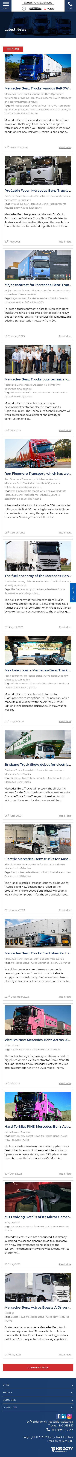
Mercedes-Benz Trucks (39, 1049)
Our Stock (9, 1400)
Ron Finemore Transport (25, 490)
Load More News (38, 1367)
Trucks (56, 1049)
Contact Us (10, 1407)
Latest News (18, 1049)
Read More (65, 147)
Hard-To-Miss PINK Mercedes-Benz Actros (39, 1127)
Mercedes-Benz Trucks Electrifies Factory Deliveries (40, 962)
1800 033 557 (65, 1425)
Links (6, 1385)
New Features (13, 1139)
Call (70, 8)
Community (18, 1135)
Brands (7, 1392)
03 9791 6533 (62, 1430)
